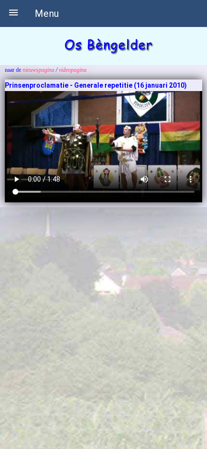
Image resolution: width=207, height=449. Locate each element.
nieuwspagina (38, 69)
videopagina (73, 69)
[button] (13, 13)
